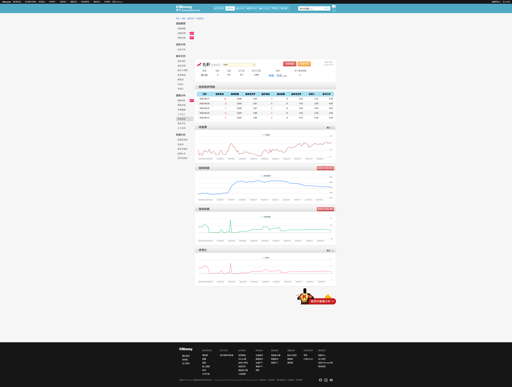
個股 (231, 8)
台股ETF (259, 363)
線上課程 (206, 366)
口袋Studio (308, 359)
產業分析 (253, 8)
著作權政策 (281, 380)
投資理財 (41, 2)
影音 (204, 370)
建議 (334, 11)
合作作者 (206, 374)
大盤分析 (220, 8)
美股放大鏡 (243, 370)
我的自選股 (305, 8)
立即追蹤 (290, 64)
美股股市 (259, 359)
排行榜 (241, 8)
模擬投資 (73, 2)
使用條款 (271, 380)
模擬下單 (304, 64)
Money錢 (242, 359)
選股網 (290, 359)
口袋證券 (242, 374)
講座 (204, 363)
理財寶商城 (17, 2)
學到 (305, 355)
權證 (276, 8)
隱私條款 (263, 380)
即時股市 (52, 2)
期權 (285, 8)
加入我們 (186, 363)
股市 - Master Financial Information (189, 8)
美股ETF (259, 366)
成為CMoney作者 (325, 363)
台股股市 (259, 355)
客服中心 (322, 355)
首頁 (177, 18)
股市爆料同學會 (30, 2)
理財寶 (205, 355)
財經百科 (242, 366)
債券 (257, 370)
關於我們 (186, 356)
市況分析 (265, 8)
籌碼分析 (190, 18)
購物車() (497, 2)
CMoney (5, 2)
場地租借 (322, 366)
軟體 (204, 359)
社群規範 (290, 380)
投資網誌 (242, 355)
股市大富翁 (292, 355)
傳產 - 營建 (275, 75)
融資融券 (200, 18)
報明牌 (290, 363)
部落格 (185, 359)
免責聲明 (299, 380)
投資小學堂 (243, 363)
